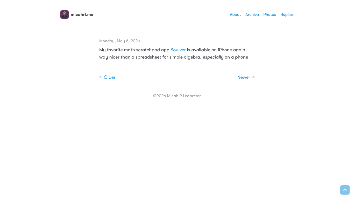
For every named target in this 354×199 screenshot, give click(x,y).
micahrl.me (82, 14)
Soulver (178, 50)
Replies (287, 14)
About (235, 14)
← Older (107, 77)
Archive (252, 14)
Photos (269, 14)
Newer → (246, 77)
